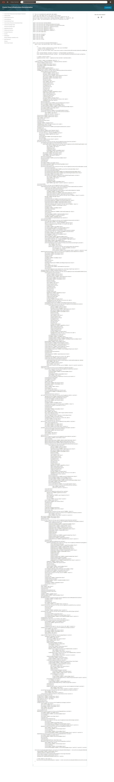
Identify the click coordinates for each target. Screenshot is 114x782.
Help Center (15, 2)
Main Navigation (8, 2)
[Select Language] (110, 2)
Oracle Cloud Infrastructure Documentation (17, 7)
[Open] (3, 13)
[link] (29, 2)
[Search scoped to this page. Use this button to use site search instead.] (35, 2)
